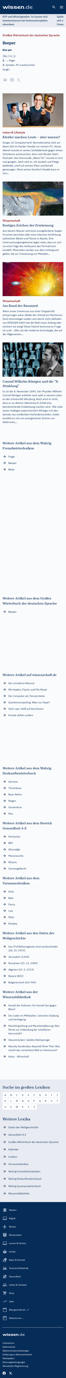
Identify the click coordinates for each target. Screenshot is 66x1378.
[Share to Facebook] (12, 80)
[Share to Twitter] (19, 80)
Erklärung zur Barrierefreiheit (17, 1354)
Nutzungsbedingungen (14, 1362)
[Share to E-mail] (5, 80)
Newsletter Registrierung (15, 1366)
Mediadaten (8, 1358)
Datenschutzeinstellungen (16, 1350)
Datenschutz (9, 1346)
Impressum (8, 1343)
